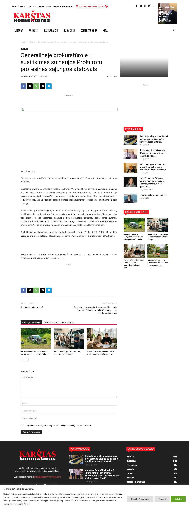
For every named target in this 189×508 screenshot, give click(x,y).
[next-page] (27, 359)
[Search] (174, 30)
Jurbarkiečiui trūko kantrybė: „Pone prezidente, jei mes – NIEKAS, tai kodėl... (152, 153)
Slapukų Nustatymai (140, 499)
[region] (94, 496)
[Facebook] (136, 6)
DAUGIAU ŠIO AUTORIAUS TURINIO (59, 323)
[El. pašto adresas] (42, 86)
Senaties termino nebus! (32, 307)
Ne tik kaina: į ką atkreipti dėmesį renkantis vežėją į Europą (157, 236)
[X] (30, 86)
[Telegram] (49, 86)
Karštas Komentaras (29, 76)
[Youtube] (140, 6)
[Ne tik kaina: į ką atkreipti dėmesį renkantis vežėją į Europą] (69, 338)
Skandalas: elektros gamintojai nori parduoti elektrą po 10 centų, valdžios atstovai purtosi (102, 459)
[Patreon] (149, 6)
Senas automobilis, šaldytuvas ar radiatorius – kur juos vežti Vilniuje (133, 236)
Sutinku (178, 499)
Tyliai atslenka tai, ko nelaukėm (153, 195)
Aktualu (32, 42)
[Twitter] (145, 6)
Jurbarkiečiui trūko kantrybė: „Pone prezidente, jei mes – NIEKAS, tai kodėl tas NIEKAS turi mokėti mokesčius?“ (102, 474)
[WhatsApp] (36, 86)
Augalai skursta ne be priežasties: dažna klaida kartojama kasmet (157, 262)
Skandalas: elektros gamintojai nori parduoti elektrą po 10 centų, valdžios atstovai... (154, 139)
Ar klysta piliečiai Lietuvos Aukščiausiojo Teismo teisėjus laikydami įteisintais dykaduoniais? (166, 14)
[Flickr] (153, 6)
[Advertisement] (104, 17)
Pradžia (24, 42)
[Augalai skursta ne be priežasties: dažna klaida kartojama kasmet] (158, 251)
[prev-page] (22, 359)
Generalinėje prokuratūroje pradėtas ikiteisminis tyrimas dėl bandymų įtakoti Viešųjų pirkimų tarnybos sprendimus (95, 310)
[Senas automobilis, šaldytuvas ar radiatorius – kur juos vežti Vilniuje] (36, 338)
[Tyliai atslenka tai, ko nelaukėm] (130, 198)
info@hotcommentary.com (47, 477)
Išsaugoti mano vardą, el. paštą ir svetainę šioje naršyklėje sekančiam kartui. (58, 425)
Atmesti (162, 499)
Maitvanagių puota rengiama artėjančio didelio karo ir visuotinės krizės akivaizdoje (153, 167)
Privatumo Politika (22, 504)
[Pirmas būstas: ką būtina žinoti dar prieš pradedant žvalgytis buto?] (102, 338)
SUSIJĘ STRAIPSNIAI (31, 323)
